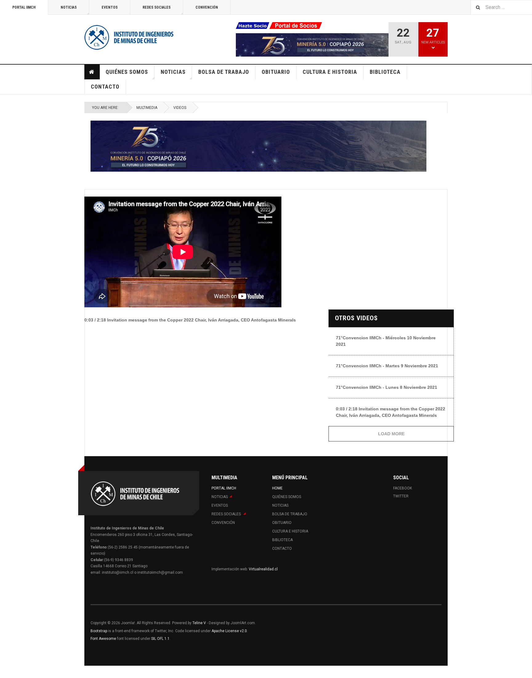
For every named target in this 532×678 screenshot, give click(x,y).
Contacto (105, 86)
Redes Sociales (157, 7)
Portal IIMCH (24, 7)
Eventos (110, 7)
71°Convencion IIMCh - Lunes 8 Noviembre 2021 (386, 387)
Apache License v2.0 (229, 631)
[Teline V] (129, 37)
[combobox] (501, 7)
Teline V (199, 623)
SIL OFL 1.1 (160, 638)
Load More (391, 433)
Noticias (69, 7)
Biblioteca (385, 72)
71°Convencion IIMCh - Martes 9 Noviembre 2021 (387, 365)
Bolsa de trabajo (223, 72)
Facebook (402, 488)
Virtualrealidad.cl (263, 569)
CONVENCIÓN (206, 7)
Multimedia (146, 108)
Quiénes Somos (127, 72)
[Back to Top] (6, 672)
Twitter (401, 496)
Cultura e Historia (330, 72)
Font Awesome (103, 638)
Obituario (276, 72)
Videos (179, 108)
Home (92, 72)
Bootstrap (99, 631)
